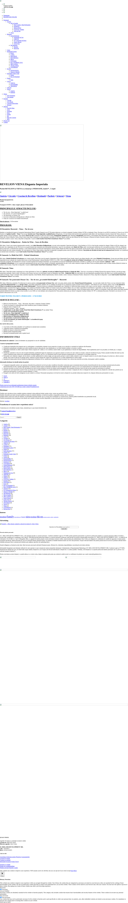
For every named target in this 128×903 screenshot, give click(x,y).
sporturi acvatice (46, 517)
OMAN (9, 87)
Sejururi (9, 105)
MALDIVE (13, 56)
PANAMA (13, 61)
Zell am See (17, 31)
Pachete (5, 98)
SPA (8, 119)
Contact (5, 122)
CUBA (12, 54)
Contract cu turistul (5, 860)
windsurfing (56, 517)
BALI (12, 53)
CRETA (12, 83)
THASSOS (13, 86)
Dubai (12, 75)
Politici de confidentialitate (7, 866)
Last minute (10, 97)
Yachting (9, 111)
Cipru (8, 50)
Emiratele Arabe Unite (13, 73)
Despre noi (6, 120)
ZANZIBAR (14, 67)
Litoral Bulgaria (14, 36)
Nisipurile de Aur (18, 37)
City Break (10, 102)
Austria (9, 21)
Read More (74, 870)
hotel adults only (17, 517)
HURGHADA (14, 70)
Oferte (5, 94)
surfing (51, 517)
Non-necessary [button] (4, 895)
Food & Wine (10, 108)
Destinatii (6, 20)
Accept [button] (68, 870)
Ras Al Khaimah (15, 76)
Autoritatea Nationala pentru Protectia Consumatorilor (15, 857)
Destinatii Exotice (12, 51)
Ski (8, 116)
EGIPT (9, 69)
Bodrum (12, 92)
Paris (11, 80)
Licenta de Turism (5, 858)
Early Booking (11, 95)
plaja (28, 516)
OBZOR (16, 39)
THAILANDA (14, 65)
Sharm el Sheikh (15, 72)
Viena (12, 32)
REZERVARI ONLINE (10, 17)
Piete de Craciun (11, 117)
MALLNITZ (17, 28)
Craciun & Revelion (12, 103)
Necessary (5, 889)
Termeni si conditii (5, 864)
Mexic (12, 59)
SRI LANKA (14, 64)
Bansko (16, 47)
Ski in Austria (14, 23)
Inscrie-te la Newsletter (55, 527)
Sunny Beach (17, 42)
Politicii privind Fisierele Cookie (9, 868)
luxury (23, 517)
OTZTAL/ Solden (19, 29)
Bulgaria (9, 34)
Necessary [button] (3, 887)
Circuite (9, 100)
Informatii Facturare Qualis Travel (9, 861)
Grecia (9, 81)
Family (9, 114)
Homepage (6, 15)
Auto (8, 109)
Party (8, 113)
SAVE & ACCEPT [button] (5, 902)
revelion (7, 401)
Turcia (8, 89)
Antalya (12, 91)
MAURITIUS (14, 58)
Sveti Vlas (17, 43)
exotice (3, 516)
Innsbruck (16, 26)
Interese (5, 106)
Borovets (16, 48)
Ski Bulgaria (13, 45)
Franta (8, 78)
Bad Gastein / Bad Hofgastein (22, 25)
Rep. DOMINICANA (16, 62)
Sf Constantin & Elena (20, 40)
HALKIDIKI (14, 84)
